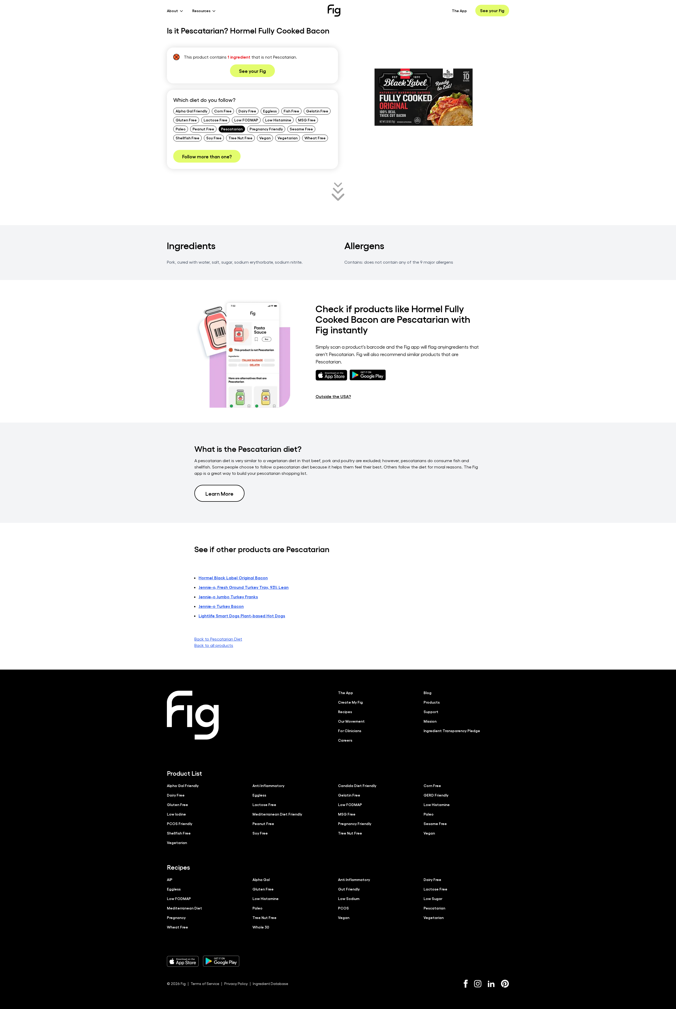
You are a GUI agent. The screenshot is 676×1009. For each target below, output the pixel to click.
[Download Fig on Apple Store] (183, 961)
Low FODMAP (246, 120)
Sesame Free (301, 129)
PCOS (343, 908)
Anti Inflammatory (268, 785)
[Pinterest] (505, 984)
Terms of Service (205, 983)
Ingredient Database (270, 983)
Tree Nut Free (240, 138)
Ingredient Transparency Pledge (452, 730)
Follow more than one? (207, 156)
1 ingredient (239, 56)
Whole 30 (260, 927)
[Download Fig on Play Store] (221, 961)
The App (459, 10)
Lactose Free (215, 120)
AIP (169, 879)
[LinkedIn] (491, 983)
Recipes (345, 711)
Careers (345, 740)
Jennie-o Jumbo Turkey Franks (228, 596)
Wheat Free (315, 138)
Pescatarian (232, 129)
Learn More (219, 493)
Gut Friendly (349, 889)
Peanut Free (203, 129)
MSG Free (307, 120)
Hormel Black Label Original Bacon (233, 577)
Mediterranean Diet (184, 908)
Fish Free (291, 111)
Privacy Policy (236, 983)
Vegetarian (288, 138)
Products (432, 702)
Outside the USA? (333, 396)
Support (431, 711)
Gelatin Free (317, 111)
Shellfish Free (187, 138)
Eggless (270, 111)
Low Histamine (278, 120)
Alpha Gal (261, 879)
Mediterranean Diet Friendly (277, 814)
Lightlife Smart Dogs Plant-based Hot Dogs (242, 615)
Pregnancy (176, 917)
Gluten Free (186, 120)
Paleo (181, 129)
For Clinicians (349, 730)
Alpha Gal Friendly (191, 111)
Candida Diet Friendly (357, 785)
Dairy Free (247, 111)
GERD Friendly (436, 795)
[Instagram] (477, 983)
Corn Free (223, 111)
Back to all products (213, 645)
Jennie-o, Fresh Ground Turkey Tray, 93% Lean (244, 587)
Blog (427, 692)
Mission (430, 721)
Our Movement (351, 721)
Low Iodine (176, 814)
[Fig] (334, 10)
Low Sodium (348, 898)
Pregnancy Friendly (266, 129)
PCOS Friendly (179, 823)
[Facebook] (466, 984)
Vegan (265, 138)
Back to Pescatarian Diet (218, 638)
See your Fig (492, 10)
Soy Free (214, 138)
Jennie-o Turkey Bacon (221, 606)
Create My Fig (350, 702)
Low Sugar (433, 898)
